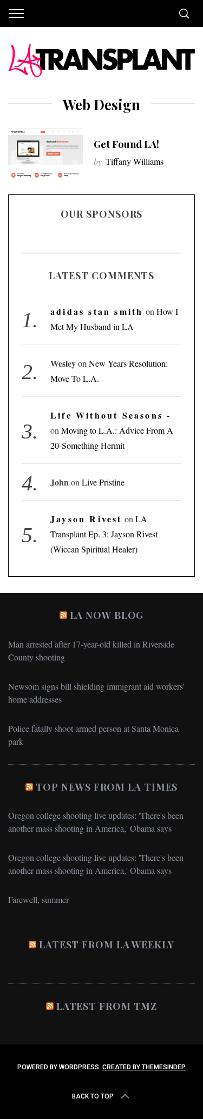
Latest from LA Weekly (106, 944)
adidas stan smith (96, 311)
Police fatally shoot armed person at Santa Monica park (93, 735)
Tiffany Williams (134, 161)
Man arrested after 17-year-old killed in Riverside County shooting (91, 650)
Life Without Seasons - (110, 415)
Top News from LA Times (107, 786)
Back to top (93, 1096)
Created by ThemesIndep (144, 1067)
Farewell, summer (38, 899)
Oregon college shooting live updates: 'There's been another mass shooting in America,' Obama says (96, 822)
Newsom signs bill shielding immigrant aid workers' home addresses (96, 692)
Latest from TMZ (107, 1006)
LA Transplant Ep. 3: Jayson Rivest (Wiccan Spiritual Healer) (104, 534)
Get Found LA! (126, 144)
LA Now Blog (107, 615)
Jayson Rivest (86, 519)
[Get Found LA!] (45, 153)
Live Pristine (103, 482)
